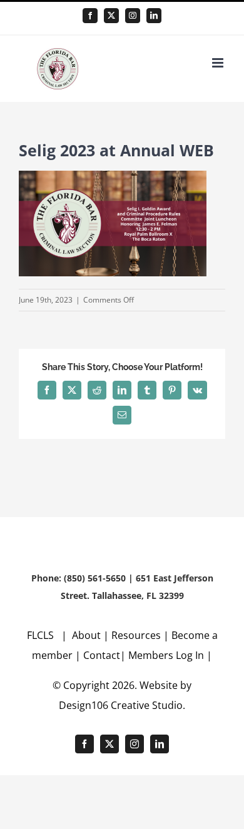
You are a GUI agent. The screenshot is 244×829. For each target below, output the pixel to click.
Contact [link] (101, 655)
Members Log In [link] (166, 655)
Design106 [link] (83, 705)
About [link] (87, 635)
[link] (90, 15)
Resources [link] (136, 635)
